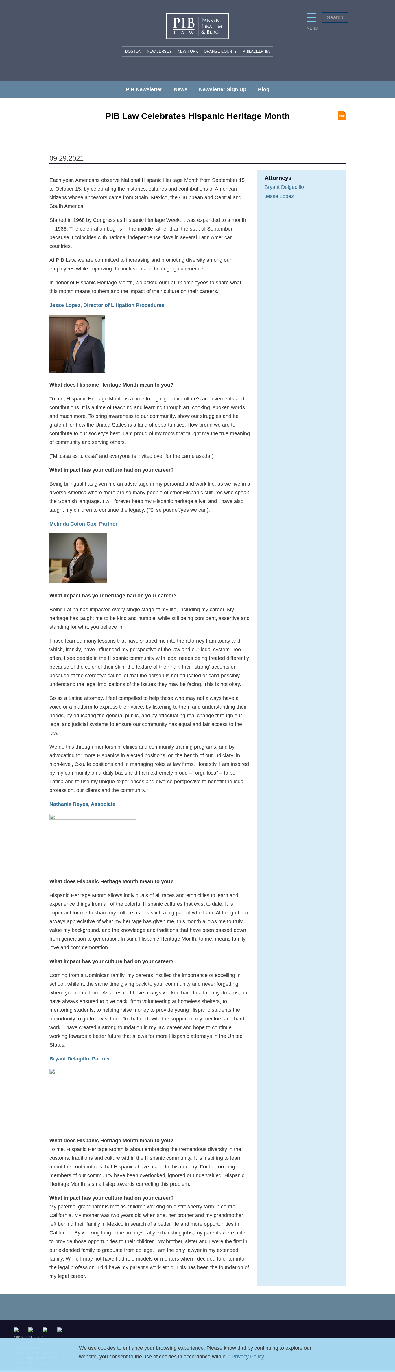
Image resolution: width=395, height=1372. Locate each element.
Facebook (46, 1329)
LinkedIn (32, 1329)
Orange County (220, 51)
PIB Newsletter (144, 89)
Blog (264, 89)
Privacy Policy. (248, 1357)
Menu (311, 28)
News (180, 89)
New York (188, 51)
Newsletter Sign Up (222, 89)
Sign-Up (60, 1329)
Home (35, 1337)
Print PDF (342, 115)
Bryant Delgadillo (284, 187)
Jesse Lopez (279, 196)
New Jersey (159, 51)
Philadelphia (256, 51)
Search (335, 17)
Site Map (21, 1337)
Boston (133, 51)
